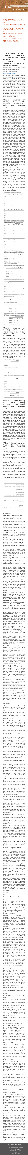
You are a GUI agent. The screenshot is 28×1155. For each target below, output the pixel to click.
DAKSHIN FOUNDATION (15, 1154)
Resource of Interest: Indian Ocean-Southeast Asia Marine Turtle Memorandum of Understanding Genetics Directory (13, 40)
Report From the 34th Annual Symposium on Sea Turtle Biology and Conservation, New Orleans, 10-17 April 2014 (13, 35)
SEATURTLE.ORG (15, 1149)
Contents (5, 14)
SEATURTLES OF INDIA (15, 1151)
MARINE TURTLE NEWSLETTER (15, 1148)
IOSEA (15, 1152)
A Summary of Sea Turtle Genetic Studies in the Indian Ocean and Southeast (14, 25)
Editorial (4, 17)
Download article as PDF (9, 73)
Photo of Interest (7, 44)
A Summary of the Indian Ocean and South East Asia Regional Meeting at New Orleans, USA (13, 29)
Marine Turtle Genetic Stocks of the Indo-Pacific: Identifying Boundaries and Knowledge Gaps (13, 20)
